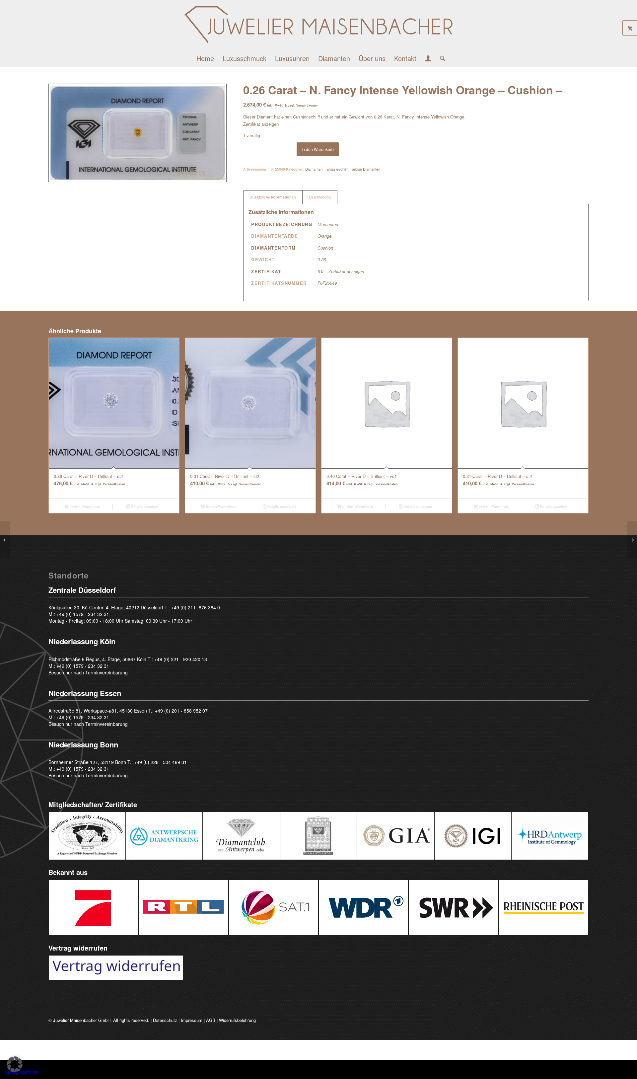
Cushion (325, 248)
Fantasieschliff (336, 169)
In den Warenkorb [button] (85, 506)
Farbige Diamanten (365, 169)
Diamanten (313, 169)
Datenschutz (165, 1020)
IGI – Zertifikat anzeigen (341, 271)
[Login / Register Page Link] (428, 59)
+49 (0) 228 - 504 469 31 (160, 762)
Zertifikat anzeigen (261, 124)
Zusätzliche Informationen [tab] (273, 196)
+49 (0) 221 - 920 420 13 (180, 659)
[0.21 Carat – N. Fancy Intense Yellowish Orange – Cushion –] (5, 539)
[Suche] (440, 58)
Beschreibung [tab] (320, 196)
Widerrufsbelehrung (237, 1020)
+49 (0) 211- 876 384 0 (195, 607)
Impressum (191, 1020)
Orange (324, 236)
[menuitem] (205, 58)
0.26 (322, 259)
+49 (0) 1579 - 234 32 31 (82, 614)
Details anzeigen (145, 506)
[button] (14, 1064)
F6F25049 (327, 283)
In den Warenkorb (318, 149)
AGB (210, 1020)
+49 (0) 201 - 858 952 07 (181, 710)
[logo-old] (318, 27)
